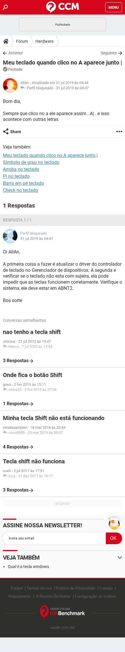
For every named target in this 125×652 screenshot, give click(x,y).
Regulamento (19, 596)
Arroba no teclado (21, 169)
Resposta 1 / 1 (17, 220)
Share (15, 131)
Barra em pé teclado (23, 183)
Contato (105, 588)
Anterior (15, 53)
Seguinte (109, 53)
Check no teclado (20, 190)
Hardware (44, 41)
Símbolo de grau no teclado (31, 162)
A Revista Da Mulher (53, 596)
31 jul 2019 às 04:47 (72, 88)
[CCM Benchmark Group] (62, 612)
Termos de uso (39, 588)
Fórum (22, 41)
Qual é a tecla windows (28, 566)
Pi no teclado (16, 176)
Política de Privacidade (75, 588)
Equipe (16, 588)
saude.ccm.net (62, 627)
